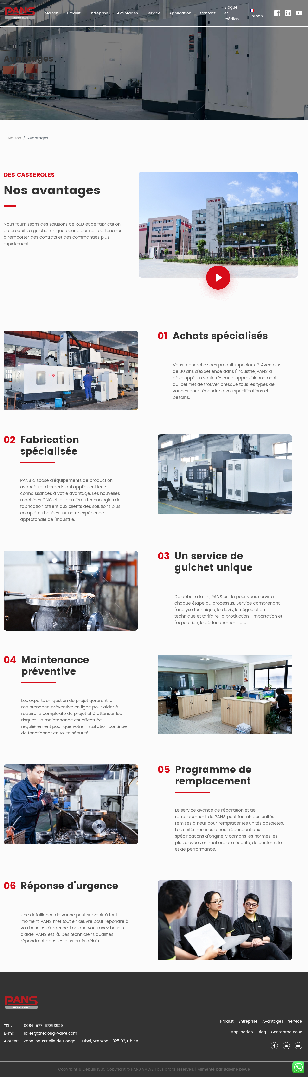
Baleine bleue (237, 1069)
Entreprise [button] (98, 13)
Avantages (127, 13)
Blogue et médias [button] (231, 13)
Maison (51, 13)
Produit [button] (74, 13)
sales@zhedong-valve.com (50, 1033)
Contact (208, 13)
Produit (227, 1021)
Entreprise (247, 1021)
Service (295, 1021)
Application (242, 1032)
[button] (256, 13)
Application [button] (180, 13)
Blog (262, 1032)
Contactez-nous (286, 1032)
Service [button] (153, 13)
